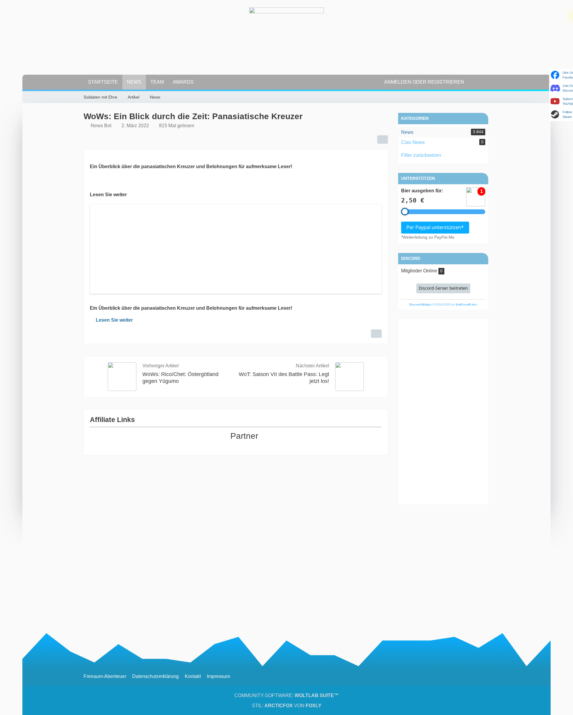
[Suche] (479, 82)
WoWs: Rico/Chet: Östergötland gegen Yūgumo (180, 377)
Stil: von (286, 705)
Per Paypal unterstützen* (435, 227)
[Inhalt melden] (376, 333)
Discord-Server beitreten (443, 288)
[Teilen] (382, 139)
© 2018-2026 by (443, 304)
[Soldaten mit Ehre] (286, 44)
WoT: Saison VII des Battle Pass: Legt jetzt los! (284, 377)
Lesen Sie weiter (114, 320)
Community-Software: (286, 695)
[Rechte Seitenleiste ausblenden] (486, 97)
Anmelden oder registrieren (424, 82)
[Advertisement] (443, 411)
